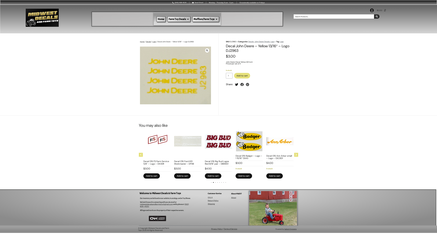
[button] (207, 50)
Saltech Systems (290, 229)
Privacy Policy (216, 229)
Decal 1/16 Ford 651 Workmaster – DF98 (184, 162)
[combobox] (334, 16)
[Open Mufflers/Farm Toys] (216, 19)
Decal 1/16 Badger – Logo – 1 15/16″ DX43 (249, 157)
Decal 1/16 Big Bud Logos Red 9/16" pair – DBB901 (217, 162)
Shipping (211, 204)
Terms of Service (230, 229)
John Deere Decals (262, 41)
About (233, 197)
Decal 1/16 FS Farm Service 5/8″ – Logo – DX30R (156, 162)
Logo (154, 42)
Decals (148, 42)
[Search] (377, 16)
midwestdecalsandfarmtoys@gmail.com (156, 204)
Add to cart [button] (151, 175)
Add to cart (242, 75)
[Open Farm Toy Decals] (188, 19)
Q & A (210, 197)
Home (142, 42)
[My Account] (372, 10)
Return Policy (213, 200)
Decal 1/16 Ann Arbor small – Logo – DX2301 (279, 157)
